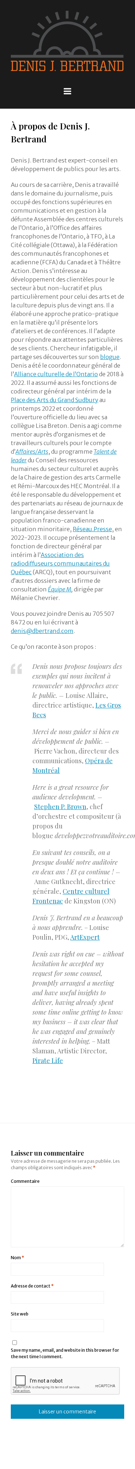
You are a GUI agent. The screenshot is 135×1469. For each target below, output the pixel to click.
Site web (19, 1314)
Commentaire (25, 1181)
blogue (110, 356)
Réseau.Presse (92, 529)
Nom (17, 1257)
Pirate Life (47, 1060)
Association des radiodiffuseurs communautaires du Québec (60, 563)
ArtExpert (85, 937)
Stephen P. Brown (60, 806)
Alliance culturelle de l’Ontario (56, 374)
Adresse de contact (32, 1286)
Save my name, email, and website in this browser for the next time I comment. (65, 1353)
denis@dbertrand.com (42, 630)
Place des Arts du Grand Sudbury (54, 399)
